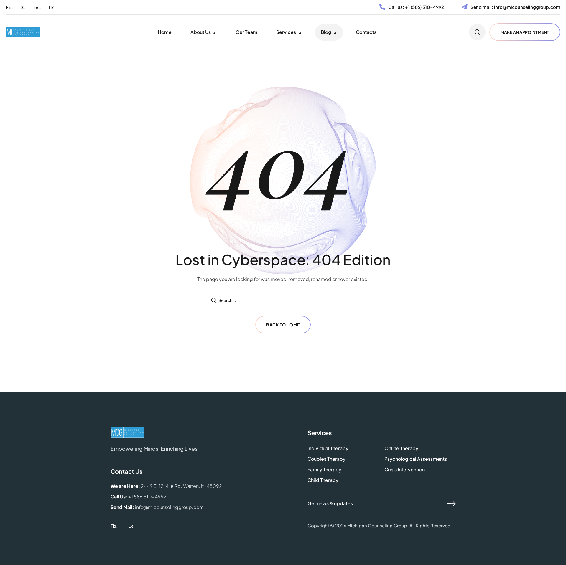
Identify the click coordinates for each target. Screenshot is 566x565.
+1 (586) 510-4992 (424, 7)
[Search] (214, 300)
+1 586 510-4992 (147, 496)
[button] (9, 7)
